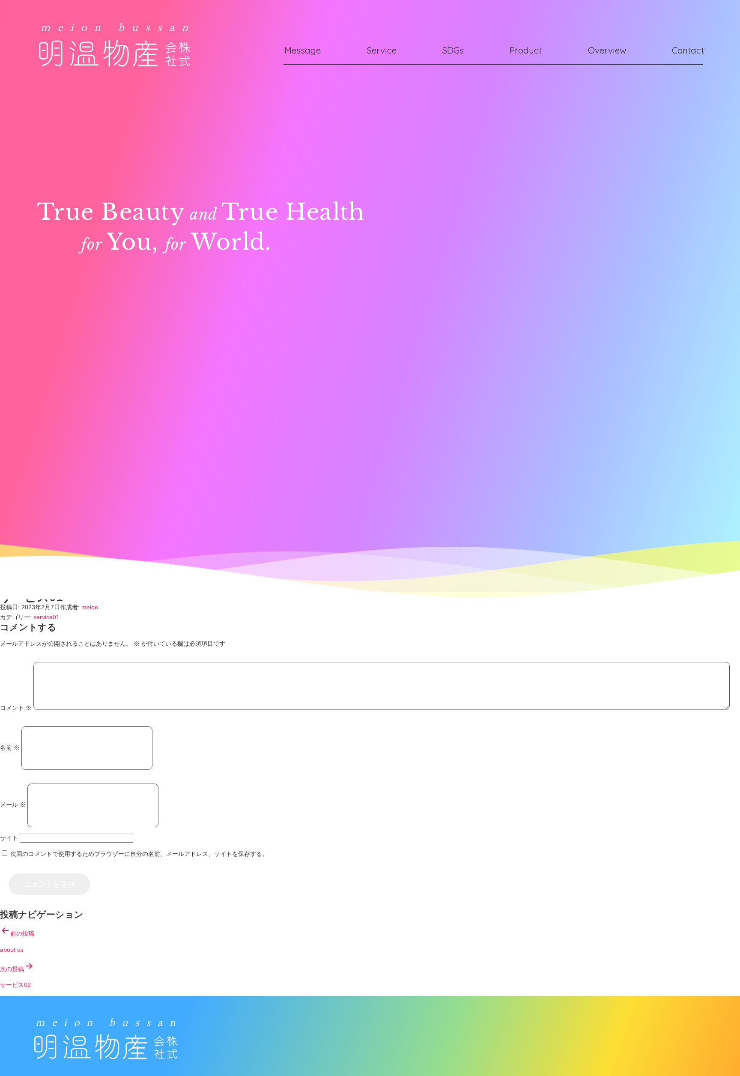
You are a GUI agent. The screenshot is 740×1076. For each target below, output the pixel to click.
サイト (9, 838)
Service (382, 50)
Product (526, 50)
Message (302, 50)
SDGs (453, 50)
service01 (46, 617)
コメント (16, 707)
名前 (10, 747)
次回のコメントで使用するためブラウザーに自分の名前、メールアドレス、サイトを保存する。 (139, 853)
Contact (688, 50)
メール (13, 805)
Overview (607, 50)
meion (89, 607)
